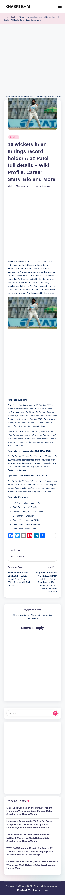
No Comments (44, 186)
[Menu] (59, 6)
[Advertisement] (32, 62)
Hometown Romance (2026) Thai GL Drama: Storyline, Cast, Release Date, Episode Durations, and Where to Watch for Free (29, 824)
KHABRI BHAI (17, 6)
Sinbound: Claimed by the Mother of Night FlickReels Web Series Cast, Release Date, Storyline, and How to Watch (29, 811)
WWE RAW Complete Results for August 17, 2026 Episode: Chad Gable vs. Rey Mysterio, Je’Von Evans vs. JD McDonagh (30, 851)
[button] (17, 556)
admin (15, 550)
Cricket (14, 17)
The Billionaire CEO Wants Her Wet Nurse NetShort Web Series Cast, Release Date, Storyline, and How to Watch (28, 838)
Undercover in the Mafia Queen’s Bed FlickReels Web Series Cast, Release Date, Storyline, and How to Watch (32, 865)
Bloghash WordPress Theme (32, 890)
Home (6, 17)
